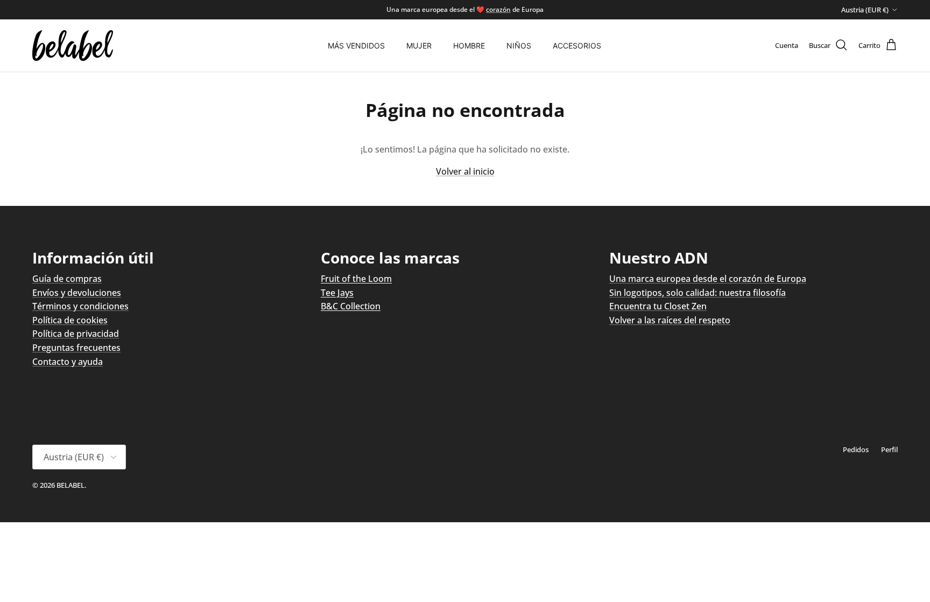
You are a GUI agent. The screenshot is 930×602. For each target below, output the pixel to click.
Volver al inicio (465, 171)
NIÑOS (518, 45)
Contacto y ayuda (67, 362)
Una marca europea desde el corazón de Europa (707, 279)
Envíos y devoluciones (76, 293)
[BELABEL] (72, 45)
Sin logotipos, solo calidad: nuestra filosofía (697, 293)
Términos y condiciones (80, 306)
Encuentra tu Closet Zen (658, 306)
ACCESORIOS (577, 45)
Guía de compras (67, 279)
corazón (498, 9)
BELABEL (70, 485)
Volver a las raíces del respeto (669, 320)
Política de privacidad (75, 334)
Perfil (889, 449)
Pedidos (856, 449)
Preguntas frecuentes (76, 348)
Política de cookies (70, 320)
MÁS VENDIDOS (356, 45)
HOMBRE (469, 45)
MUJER (419, 45)
